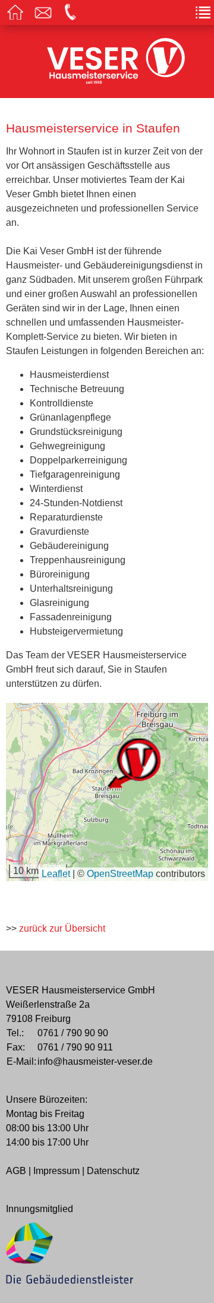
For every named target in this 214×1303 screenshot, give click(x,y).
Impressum (56, 1171)
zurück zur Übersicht (62, 928)
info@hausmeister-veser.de (95, 1061)
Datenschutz (113, 1171)
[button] (133, 764)
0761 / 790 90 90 (72, 1033)
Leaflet (56, 874)
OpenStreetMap (120, 874)
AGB (16, 1171)
